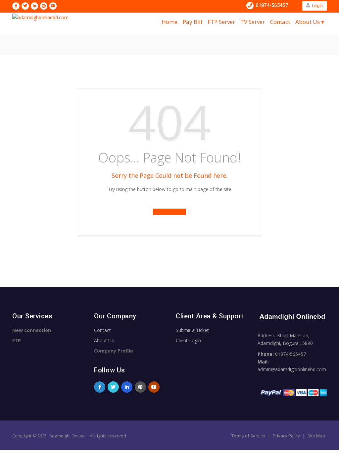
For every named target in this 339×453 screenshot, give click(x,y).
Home (169, 22)
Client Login (188, 340)
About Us (104, 340)
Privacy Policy (287, 436)
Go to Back (172, 212)
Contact (280, 22)
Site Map (316, 436)
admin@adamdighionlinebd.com (292, 369)
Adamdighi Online (67, 436)
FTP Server (221, 22)
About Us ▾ (309, 22)
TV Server (252, 22)
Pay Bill (192, 22)
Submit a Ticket (192, 330)
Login (316, 5)
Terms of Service (248, 436)
